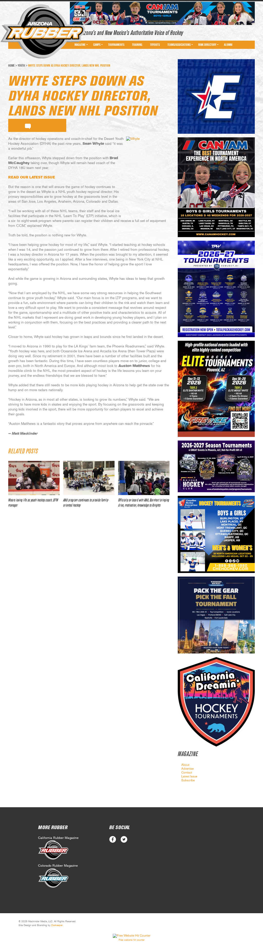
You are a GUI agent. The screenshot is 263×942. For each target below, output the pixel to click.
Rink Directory (207, 45)
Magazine (80, 45)
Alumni (228, 45)
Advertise (187, 768)
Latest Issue (189, 776)
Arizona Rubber (43, 31)
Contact (186, 772)
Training (137, 45)
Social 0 (112, 839)
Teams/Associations (179, 45)
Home (11, 65)
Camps (96, 45)
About (185, 764)
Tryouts (155, 45)
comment (28, 125)
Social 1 (123, 839)
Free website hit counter (132, 940)
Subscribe (188, 780)
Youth (21, 65)
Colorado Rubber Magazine (58, 865)
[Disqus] (89, 588)
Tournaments (116, 45)
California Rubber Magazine (58, 838)
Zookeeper (57, 925)
